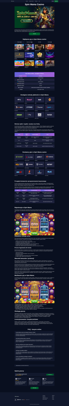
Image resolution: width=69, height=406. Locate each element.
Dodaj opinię (50, 374)
